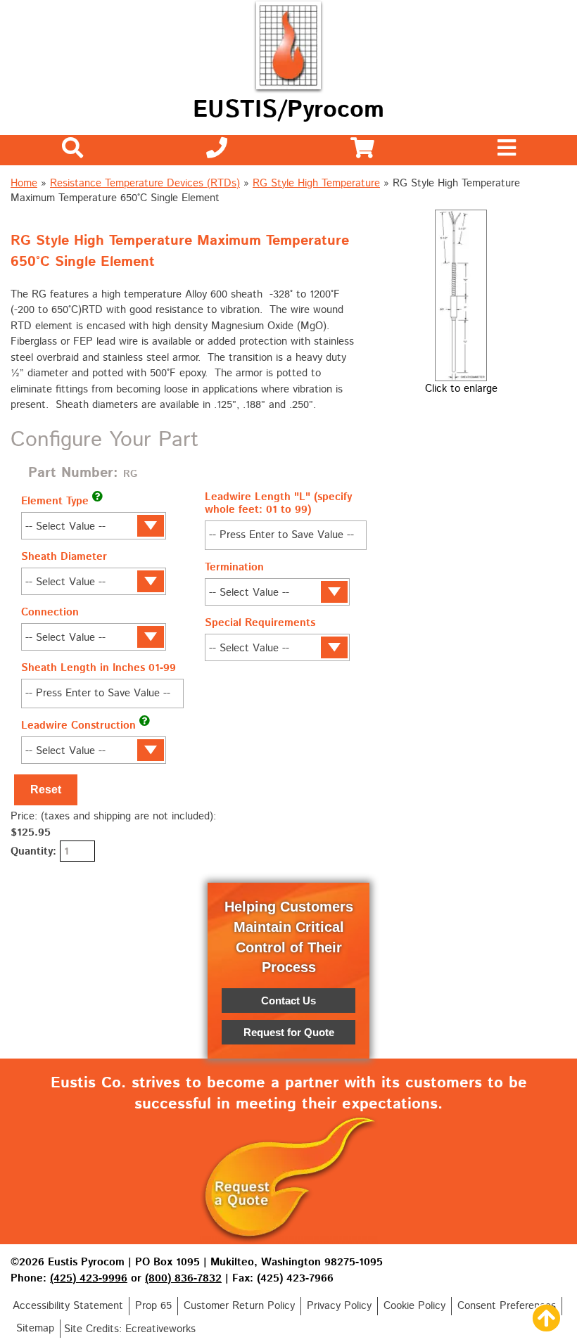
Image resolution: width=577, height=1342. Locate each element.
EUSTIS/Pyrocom (288, 110)
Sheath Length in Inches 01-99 (98, 667)
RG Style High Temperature (316, 183)
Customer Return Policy (239, 1305)
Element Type (55, 501)
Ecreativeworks (160, 1329)
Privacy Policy (339, 1305)
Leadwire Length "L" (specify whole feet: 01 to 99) (278, 503)
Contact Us (288, 1000)
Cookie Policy (414, 1305)
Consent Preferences (506, 1305)
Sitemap (35, 1328)
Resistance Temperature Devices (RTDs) (145, 183)
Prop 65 (153, 1305)
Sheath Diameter (64, 556)
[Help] (97, 496)
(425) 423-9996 (88, 1278)
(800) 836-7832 (183, 1278)
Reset (45, 789)
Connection (50, 612)
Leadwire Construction (78, 725)
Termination (234, 567)
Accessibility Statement (68, 1305)
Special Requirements (260, 622)
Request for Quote (288, 1032)
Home (24, 183)
